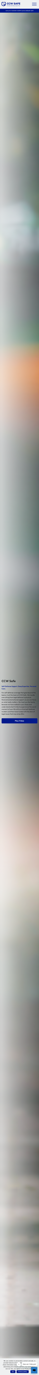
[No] (37, 1367)
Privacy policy (22, 1371)
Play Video (19, 721)
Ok (13, 1371)
